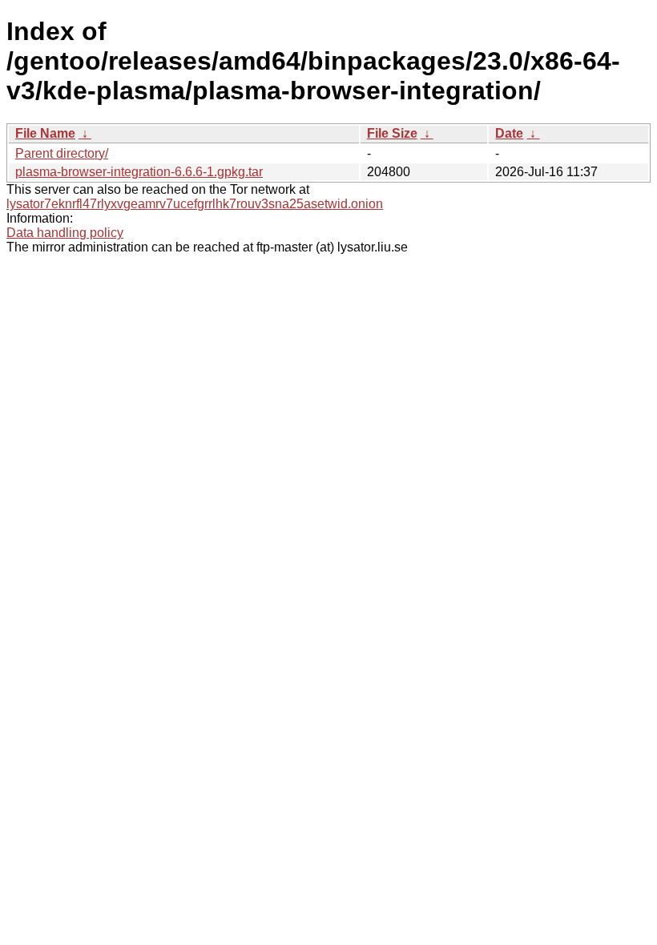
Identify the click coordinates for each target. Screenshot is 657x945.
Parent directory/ (61, 153)
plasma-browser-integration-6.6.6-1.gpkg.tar (139, 172)
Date (509, 133)
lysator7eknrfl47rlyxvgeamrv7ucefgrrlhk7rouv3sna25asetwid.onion (194, 204)
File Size (392, 133)
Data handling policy (64, 232)
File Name (45, 133)
